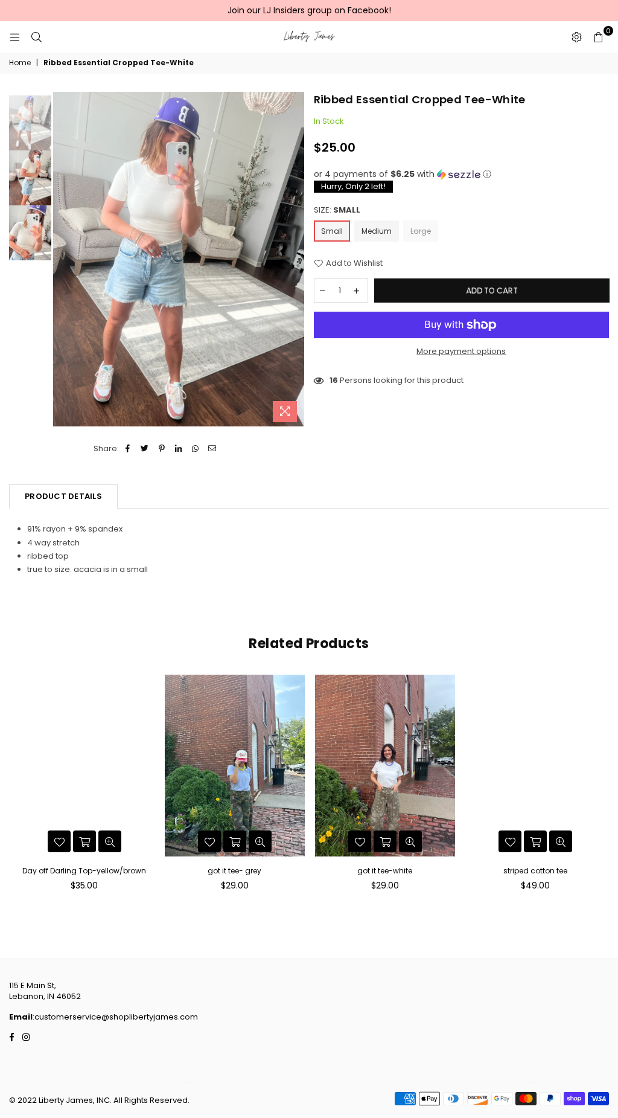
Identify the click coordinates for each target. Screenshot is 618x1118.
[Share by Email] (212, 448)
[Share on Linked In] (178, 448)
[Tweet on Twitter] (145, 448)
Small (332, 231)
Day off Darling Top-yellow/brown (84, 871)
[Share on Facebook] (128, 448)
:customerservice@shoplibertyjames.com (115, 1017)
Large (420, 231)
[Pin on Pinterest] (162, 448)
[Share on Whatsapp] (195, 448)
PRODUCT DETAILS (63, 496)
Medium (377, 231)
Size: (337, 210)
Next (294, 260)
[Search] (36, 37)
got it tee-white (384, 871)
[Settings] (576, 37)
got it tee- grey (234, 871)
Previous (63, 260)
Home (20, 63)
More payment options (461, 351)
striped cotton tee (535, 871)
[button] (462, 174)
